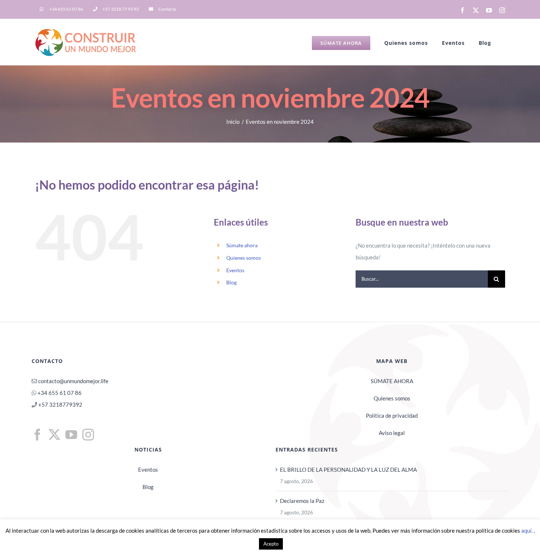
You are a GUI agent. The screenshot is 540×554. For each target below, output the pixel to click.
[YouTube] (71, 434)
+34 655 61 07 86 (59, 392)
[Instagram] (88, 434)
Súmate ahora (242, 245)
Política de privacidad (392, 415)
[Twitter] (54, 434)
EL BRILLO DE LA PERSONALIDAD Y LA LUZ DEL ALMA (348, 469)
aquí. (527, 530)
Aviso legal (392, 432)
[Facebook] (37, 434)
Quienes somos (243, 258)
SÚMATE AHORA (392, 381)
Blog (231, 282)
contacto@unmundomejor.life (73, 381)
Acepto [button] (270, 544)
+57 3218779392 (59, 404)
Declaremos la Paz (302, 500)
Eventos (235, 270)
